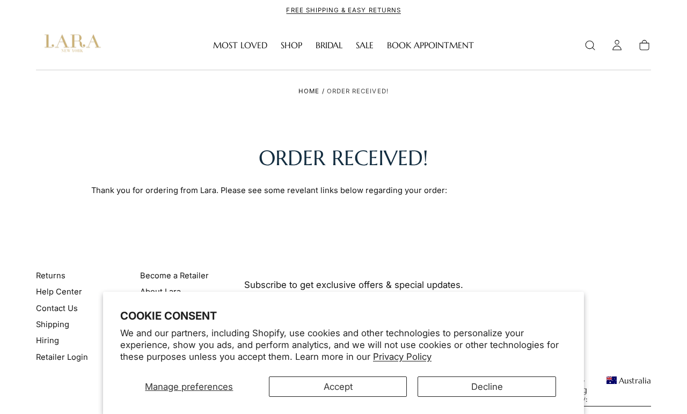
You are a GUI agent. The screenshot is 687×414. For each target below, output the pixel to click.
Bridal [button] (329, 45)
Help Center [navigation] (59, 292)
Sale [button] (365, 45)
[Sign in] (617, 45)
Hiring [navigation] (47, 340)
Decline (487, 386)
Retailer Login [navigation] (62, 357)
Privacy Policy (402, 356)
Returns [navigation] (50, 275)
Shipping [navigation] (52, 324)
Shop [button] (291, 45)
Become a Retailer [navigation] (174, 275)
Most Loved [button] (240, 45)
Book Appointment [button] (430, 45)
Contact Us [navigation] (57, 308)
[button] (590, 45)
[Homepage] (70, 45)
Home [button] (308, 91)
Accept (338, 386)
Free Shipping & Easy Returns (343, 10)
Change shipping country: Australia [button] (603, 390)
